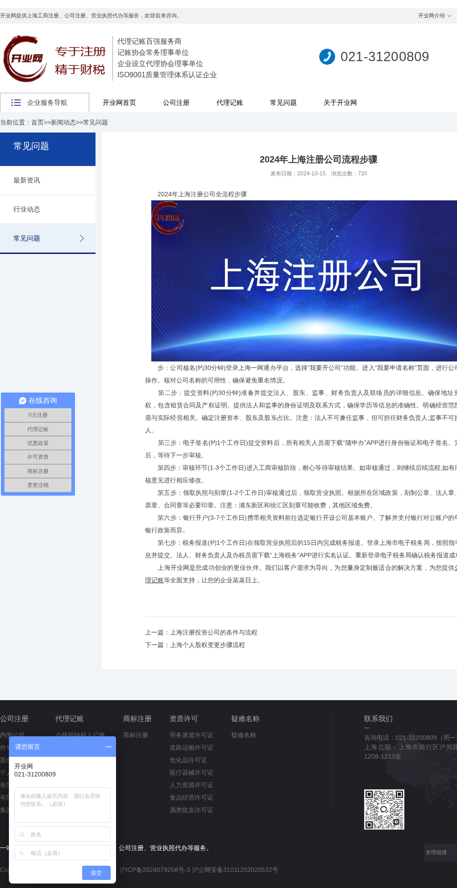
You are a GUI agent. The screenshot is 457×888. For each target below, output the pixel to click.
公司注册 (176, 102)
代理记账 (229, 102)
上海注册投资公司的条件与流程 (214, 632)
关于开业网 (340, 102)
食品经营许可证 (191, 797)
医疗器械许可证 (191, 772)
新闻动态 (63, 122)
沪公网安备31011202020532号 (235, 869)
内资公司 (12, 735)
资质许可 (184, 718)
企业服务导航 (47, 102)
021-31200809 (385, 56)
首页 (37, 122)
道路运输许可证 (191, 747)
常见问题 (283, 102)
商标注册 (137, 718)
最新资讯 (26, 180)
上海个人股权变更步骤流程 (207, 644)
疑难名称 (245, 718)
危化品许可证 (188, 760)
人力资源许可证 (191, 784)
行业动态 (26, 209)
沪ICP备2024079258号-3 (155, 869)
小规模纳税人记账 (80, 735)
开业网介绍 (431, 15)
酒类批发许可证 (191, 809)
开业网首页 (119, 102)
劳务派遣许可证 (191, 735)
